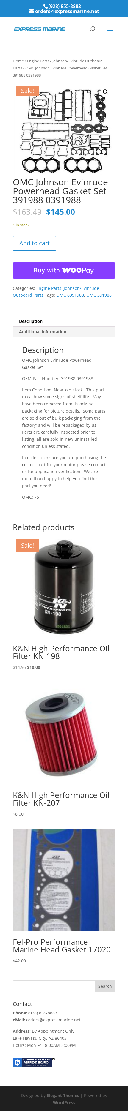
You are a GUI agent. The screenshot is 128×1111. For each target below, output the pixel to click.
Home (18, 61)
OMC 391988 (99, 295)
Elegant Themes (63, 1095)
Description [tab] (31, 321)
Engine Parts (38, 61)
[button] (105, 92)
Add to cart (34, 243)
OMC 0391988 (70, 295)
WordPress (64, 1102)
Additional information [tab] (42, 331)
